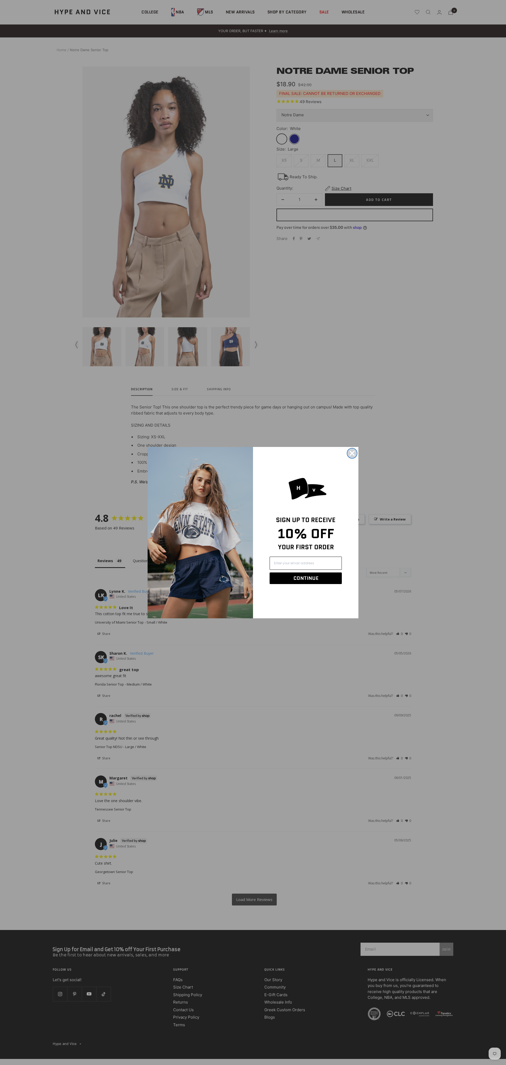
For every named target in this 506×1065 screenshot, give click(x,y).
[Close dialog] (352, 453)
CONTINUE (305, 578)
